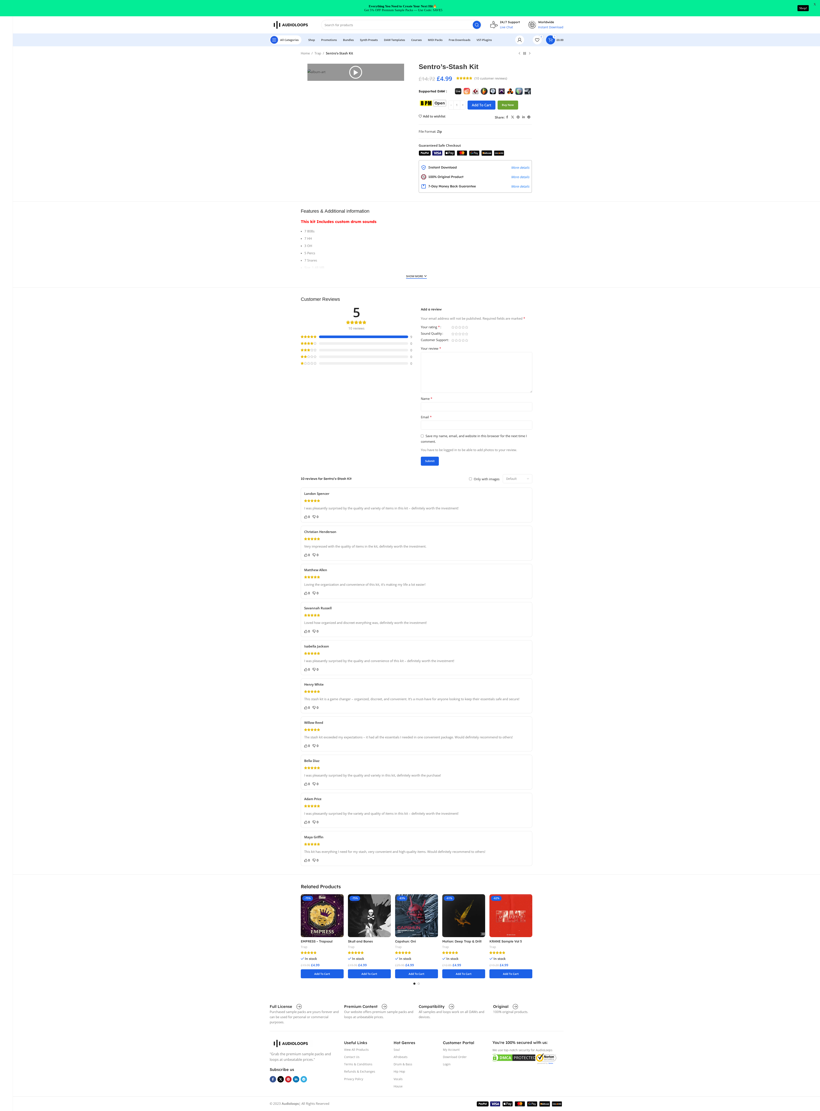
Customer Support (434, 340)
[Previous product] (519, 53)
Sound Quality (431, 334)
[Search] (477, 25)
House (398, 1086)
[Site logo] (291, 24)
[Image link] (291, 1043)
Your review (431, 348)
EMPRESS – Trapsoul (317, 941)
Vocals (398, 1079)
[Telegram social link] (529, 117)
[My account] (519, 40)
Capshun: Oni (405, 941)
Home (305, 53)
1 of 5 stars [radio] (453, 327)
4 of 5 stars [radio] (463, 327)
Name (426, 398)
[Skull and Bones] (369, 915)
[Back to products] (524, 53)
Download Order (455, 1057)
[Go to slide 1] (414, 984)
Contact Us (352, 1057)
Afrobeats (401, 1057)
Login (447, 1064)
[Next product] (529, 53)
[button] (355, 72)
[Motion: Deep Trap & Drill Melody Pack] (463, 915)
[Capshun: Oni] (416, 915)
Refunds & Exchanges (359, 1071)
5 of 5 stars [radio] (466, 327)
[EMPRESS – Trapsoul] (322, 915)
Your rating (430, 327)
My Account (451, 1050)
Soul (397, 1050)
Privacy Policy (353, 1079)
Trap (317, 53)
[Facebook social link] (507, 117)
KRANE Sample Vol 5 (505, 941)
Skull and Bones (360, 941)
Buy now (508, 105)
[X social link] (512, 117)
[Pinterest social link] (518, 117)
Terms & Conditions (358, 1064)
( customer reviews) (490, 78)
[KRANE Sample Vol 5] (510, 915)
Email (426, 417)
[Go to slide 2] (419, 984)
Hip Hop (399, 1071)
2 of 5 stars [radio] (456, 327)
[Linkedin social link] (523, 117)
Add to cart (481, 105)
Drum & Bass (403, 1064)
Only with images (487, 479)
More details (520, 167)
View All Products (356, 1050)
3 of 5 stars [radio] (460, 327)
